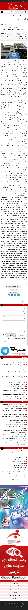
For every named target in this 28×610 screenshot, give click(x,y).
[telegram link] (15, 295)
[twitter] (4, 4)
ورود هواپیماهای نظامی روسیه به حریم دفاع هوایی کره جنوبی (14, 430)
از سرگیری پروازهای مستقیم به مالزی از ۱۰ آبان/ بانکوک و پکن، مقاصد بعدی (14, 427)
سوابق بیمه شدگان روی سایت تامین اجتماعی (18, 453)
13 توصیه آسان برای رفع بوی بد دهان (19, 457)
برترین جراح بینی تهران (14, 583)
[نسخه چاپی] (1, 24)
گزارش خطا (14, 289)
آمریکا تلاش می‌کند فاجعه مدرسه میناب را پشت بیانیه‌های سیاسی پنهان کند (14, 368)
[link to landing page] (20, 6)
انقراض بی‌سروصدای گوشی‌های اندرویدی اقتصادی (16, 384)
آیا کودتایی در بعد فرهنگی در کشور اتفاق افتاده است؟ (16, 440)
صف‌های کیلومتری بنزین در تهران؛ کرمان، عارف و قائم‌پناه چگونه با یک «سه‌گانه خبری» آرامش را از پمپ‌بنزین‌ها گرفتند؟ (14, 405)
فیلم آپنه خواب (14, 592)
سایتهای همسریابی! (22, 463)
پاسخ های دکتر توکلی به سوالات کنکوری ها (18, 482)
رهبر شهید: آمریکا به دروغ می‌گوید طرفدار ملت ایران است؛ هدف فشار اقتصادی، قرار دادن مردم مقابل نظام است (14, 417)
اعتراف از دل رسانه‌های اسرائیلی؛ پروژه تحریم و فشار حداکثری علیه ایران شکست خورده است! (14, 411)
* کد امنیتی (23, 332)
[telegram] (8, 4)
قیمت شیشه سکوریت (14, 586)
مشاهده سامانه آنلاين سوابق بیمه (20, 459)
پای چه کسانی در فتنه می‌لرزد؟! (20, 388)
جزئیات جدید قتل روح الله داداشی (20, 467)
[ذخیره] (5, 24)
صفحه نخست (25, 22)
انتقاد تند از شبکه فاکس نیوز (20, 380)
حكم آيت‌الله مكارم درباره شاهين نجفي (19, 461)
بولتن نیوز (20, 60)
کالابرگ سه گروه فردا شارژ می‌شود (19, 422)
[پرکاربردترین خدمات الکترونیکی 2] (14, 506)
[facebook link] (12, 295)
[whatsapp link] (18, 295)
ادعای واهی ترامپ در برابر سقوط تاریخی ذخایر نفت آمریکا (15, 424)
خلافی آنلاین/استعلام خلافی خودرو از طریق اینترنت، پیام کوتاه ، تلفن (14, 476)
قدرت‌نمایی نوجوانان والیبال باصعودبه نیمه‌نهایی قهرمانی (16, 372)
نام (24, 308)
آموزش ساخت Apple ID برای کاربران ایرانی (18, 469)
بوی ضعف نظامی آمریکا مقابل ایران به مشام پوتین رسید (16, 386)
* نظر (24, 319)
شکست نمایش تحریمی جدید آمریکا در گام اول (17, 398)
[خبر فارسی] (14, 554)
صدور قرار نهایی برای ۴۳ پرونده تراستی (19, 360)
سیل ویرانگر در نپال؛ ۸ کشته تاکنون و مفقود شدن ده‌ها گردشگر (14, 438)
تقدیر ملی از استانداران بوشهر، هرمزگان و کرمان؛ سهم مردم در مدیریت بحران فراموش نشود (14, 391)
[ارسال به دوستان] (2, 24)
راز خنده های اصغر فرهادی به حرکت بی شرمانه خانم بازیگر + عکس (13, 471)
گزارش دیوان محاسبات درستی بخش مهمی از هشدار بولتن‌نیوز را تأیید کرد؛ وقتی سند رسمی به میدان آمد (14, 435)
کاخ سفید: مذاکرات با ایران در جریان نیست (18, 374)
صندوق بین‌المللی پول (18, 284)
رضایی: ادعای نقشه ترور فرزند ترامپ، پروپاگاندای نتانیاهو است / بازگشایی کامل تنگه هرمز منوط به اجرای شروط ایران (14, 395)
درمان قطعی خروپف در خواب (14, 595)
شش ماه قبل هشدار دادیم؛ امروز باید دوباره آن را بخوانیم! (15, 408)
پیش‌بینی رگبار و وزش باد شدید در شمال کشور (17, 382)
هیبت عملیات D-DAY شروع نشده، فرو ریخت (17, 420)
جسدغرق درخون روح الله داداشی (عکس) (18, 480)
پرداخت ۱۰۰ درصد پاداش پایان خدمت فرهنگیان (17, 474)
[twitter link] (9, 295)
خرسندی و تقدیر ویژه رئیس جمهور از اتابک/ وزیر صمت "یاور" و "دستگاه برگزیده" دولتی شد (14, 443)
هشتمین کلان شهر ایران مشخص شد (19, 450)
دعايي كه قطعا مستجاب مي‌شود (20, 465)
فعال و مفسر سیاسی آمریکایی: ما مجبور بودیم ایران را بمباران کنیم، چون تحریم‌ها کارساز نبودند (14, 16)
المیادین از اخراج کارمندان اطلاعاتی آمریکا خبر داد (17, 362)
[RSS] (1, 4)
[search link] (2, 12)
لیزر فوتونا (14, 598)
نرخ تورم (12, 284)
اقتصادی (20, 22)
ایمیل (24, 313)
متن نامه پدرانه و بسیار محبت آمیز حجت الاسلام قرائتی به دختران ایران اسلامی (14, 377)
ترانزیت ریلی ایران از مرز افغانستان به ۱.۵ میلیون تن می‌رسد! (15, 414)
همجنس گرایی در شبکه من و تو (20, 455)
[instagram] (11, 4)
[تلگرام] (14, 351)
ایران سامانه (19, 607)
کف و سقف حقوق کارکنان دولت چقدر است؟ (17, 432)
